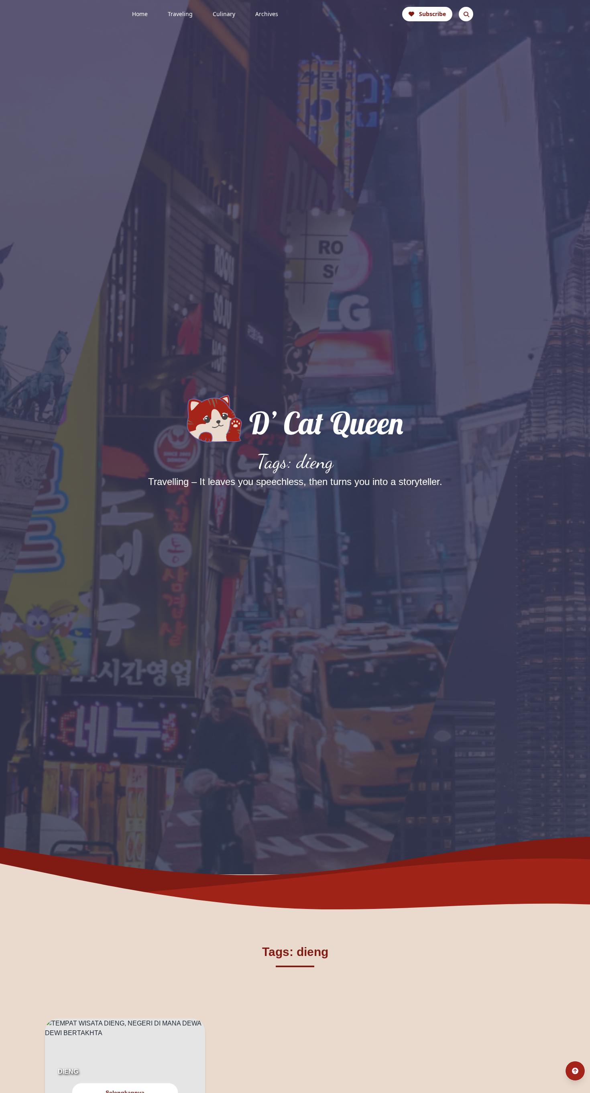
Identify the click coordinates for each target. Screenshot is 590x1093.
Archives (266, 14)
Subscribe (432, 14)
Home (140, 14)
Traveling (180, 14)
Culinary (224, 14)
